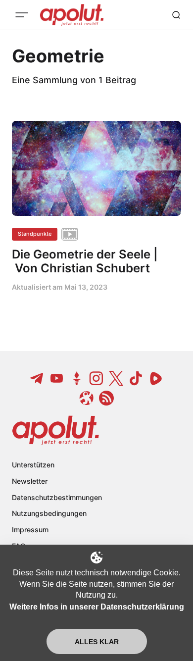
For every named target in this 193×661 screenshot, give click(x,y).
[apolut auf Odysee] (86, 398)
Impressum (30, 529)
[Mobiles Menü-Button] (22, 15)
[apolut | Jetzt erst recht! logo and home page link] (55, 430)
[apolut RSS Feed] (106, 398)
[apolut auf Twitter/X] (116, 378)
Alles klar (97, 642)
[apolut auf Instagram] (96, 378)
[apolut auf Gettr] (76, 378)
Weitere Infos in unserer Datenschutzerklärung (96, 607)
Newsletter (30, 481)
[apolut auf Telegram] (37, 378)
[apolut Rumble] (155, 378)
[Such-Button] (176, 14)
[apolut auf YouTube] (56, 378)
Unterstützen (33, 464)
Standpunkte (34, 233)
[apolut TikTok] (136, 378)
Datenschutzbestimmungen (57, 497)
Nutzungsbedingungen (49, 513)
